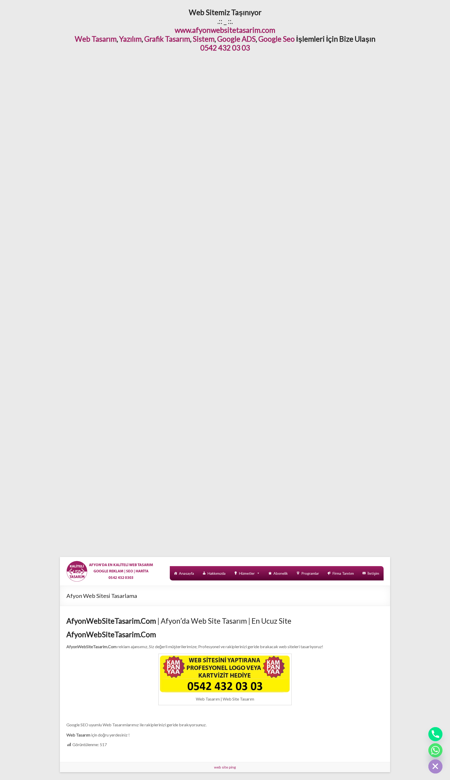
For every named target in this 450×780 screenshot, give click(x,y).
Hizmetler (247, 573)
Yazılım (130, 38)
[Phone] (435, 734)
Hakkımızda (217, 573)
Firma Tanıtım (343, 573)
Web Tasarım (96, 38)
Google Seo (276, 38)
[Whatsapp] (435, 750)
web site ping (225, 767)
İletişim (373, 573)
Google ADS (236, 38)
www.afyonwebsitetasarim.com (225, 30)
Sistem (204, 38)
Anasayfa (186, 573)
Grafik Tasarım (167, 38)
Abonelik (280, 573)
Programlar (310, 573)
